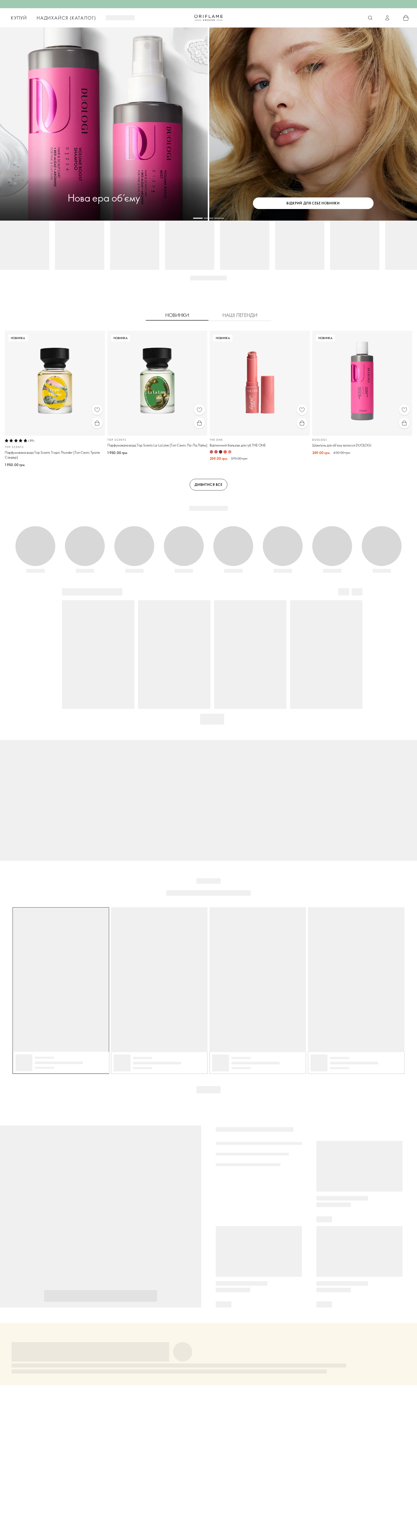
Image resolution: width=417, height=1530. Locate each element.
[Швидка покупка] (97, 423)
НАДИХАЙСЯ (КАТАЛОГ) (66, 18)
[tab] (177, 315)
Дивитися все (208, 484)
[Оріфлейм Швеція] (208, 17)
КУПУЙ (19, 18)
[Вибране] (97, 409)
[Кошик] (406, 18)
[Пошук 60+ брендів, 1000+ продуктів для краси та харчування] (370, 17)
